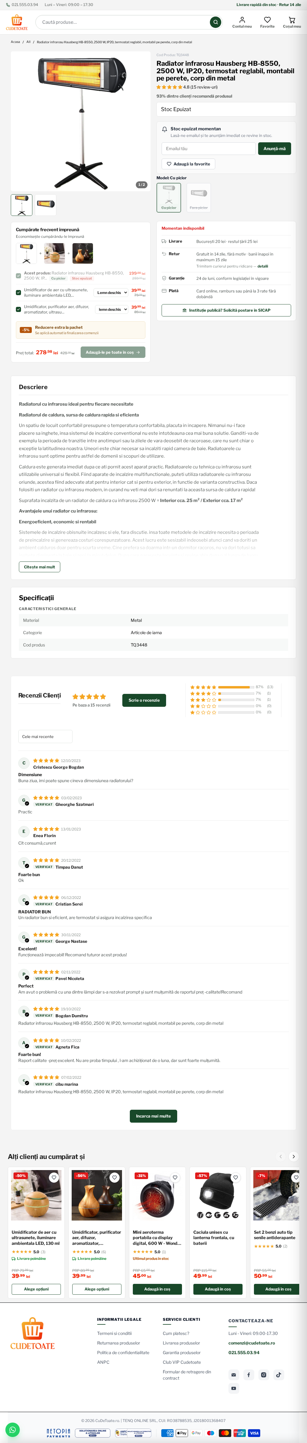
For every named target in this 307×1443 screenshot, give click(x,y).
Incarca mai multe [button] (153, 1116)
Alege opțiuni (36, 1289)
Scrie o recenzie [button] (144, 700)
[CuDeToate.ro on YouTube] (233, 1388)
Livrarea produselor (181, 1342)
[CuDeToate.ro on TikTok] (278, 1374)
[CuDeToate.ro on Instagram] (263, 1374)
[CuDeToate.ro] (17, 22)
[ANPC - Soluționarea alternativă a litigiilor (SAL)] (133, 1433)
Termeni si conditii (114, 1333)
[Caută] (215, 22)
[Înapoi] (280, 1156)
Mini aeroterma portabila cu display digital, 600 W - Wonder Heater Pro (157, 1238)
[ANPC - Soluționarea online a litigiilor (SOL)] (92, 1433)
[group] (81, 121)
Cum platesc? (176, 1333)
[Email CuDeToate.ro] (233, 1374)
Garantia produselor (182, 1352)
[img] (46, 760)
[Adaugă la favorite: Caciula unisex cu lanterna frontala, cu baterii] (236, 1177)
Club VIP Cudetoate (182, 1362)
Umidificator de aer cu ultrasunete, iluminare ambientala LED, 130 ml (36, 1238)
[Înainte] (293, 1156)
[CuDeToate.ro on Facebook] (248, 1374)
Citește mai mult (39, 566)
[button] (169, 86)
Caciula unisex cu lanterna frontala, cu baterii (213, 1238)
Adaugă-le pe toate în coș (110, 352)
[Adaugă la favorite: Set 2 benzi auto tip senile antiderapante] (296, 1177)
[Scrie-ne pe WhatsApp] (12, 1430)
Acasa (15, 42)
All (28, 42)
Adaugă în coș (157, 1289)
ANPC (103, 1362)
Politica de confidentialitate (123, 1352)
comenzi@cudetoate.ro (251, 1342)
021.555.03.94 (25, 4)
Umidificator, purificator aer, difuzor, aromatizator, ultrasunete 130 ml (96, 1238)
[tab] (21, 205)
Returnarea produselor (118, 1342)
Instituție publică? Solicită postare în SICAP (229, 310)
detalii (263, 266)
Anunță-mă (275, 148)
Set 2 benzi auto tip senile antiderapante (274, 1235)
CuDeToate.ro (107, 1420)
